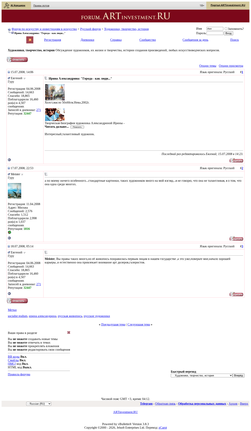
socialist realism (17, 316)
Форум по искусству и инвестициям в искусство (44, 29)
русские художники (97, 316)
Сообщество (147, 39)
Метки (12, 310)
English (12, 38)
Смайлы (13, 360)
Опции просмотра (231, 65)
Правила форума (19, 374)
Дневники (87, 39)
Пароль (201, 33)
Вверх (244, 403)
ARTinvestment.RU (125, 412)
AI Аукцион (18, 5)
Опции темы (207, 65)
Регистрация (52, 39)
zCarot (163, 427)
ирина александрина (42, 316)
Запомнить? (236, 28)
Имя (199, 28)
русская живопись (70, 316)
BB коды (14, 356)
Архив (233, 403)
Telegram (146, 403)
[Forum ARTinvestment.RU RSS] (30, 40)
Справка (116, 39)
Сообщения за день (195, 39)
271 (38, 110)
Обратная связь (165, 403)
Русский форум (90, 29)
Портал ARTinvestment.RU (228, 5)
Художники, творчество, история (126, 29)
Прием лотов (41, 5)
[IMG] (12, 363)
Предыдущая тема (113, 324)
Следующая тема (138, 324)
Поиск (234, 39)
